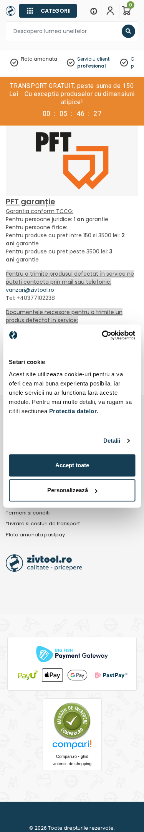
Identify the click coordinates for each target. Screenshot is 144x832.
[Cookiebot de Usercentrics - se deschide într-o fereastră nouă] (102, 335)
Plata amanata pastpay (35, 535)
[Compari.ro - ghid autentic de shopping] (72, 721)
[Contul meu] (110, 11)
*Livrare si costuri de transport (43, 524)
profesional (91, 66)
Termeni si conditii (28, 513)
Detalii (112, 440)
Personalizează (67, 490)
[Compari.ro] (72, 746)
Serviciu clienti (94, 59)
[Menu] (93, 11)
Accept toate (72, 465)
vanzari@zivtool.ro (30, 290)
